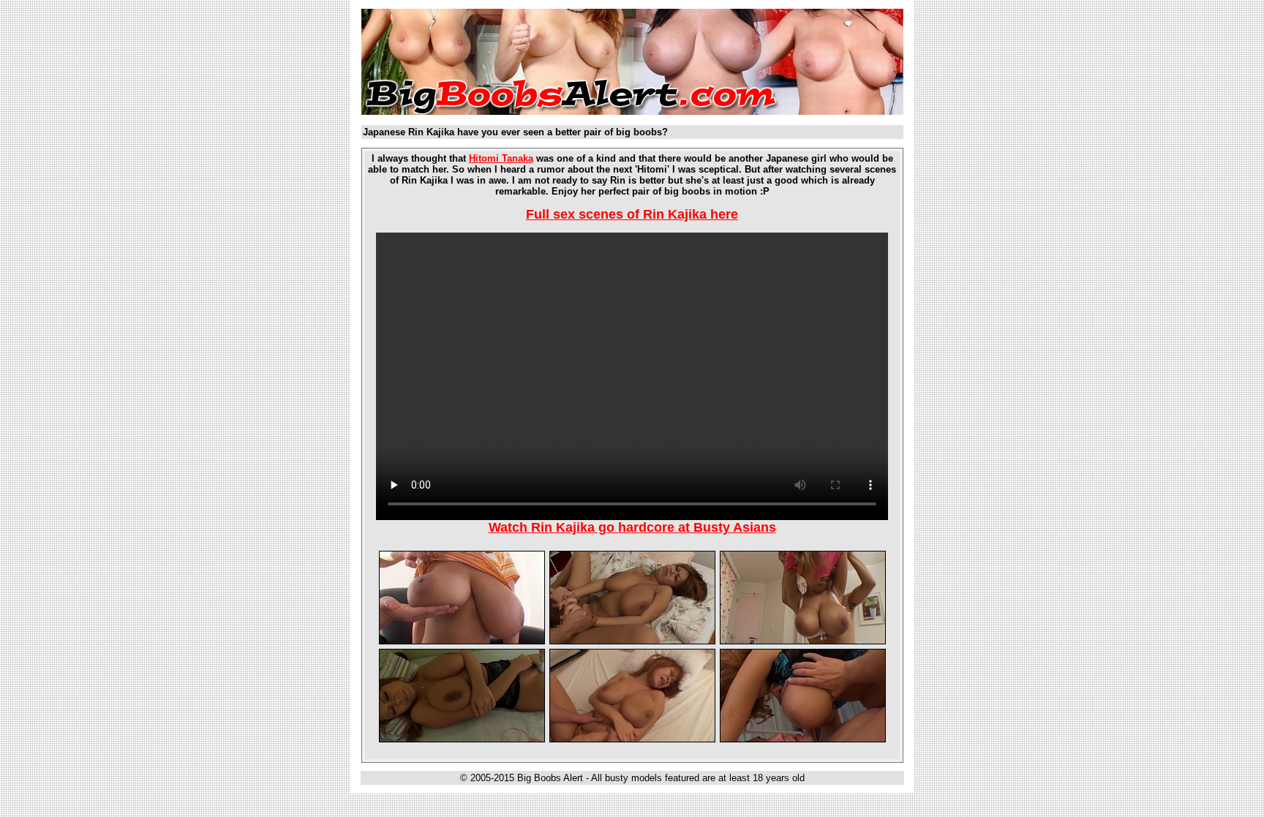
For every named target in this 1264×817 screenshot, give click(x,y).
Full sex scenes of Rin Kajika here (632, 214)
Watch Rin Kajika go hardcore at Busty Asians (632, 527)
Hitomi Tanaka (501, 158)
